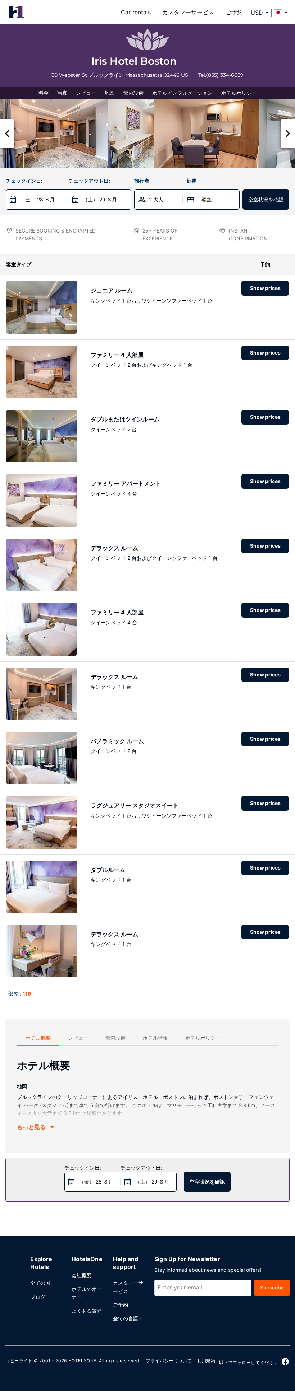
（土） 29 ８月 (100, 199)
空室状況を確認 (265, 199)
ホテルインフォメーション (182, 93)
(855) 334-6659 (225, 75)
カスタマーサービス (188, 12)
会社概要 (82, 1275)
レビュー (86, 93)
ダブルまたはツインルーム (125, 419)
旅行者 (141, 181)
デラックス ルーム (114, 548)
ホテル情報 (155, 1038)
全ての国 (40, 1283)
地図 (110, 93)
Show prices (265, 288)
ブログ (37, 1297)
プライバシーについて (168, 1360)
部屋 (192, 181)
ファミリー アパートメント (126, 483)
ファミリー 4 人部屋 (117, 355)
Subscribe (272, 1287)
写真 (62, 93)
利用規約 (206, 1360)
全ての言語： (128, 1318)
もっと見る (31, 1126)
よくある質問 (87, 1311)
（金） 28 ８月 (38, 199)
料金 (43, 93)
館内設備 (133, 93)
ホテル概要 (38, 1038)
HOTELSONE (82, 1360)
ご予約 (234, 12)
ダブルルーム (108, 870)
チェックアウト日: (89, 181)
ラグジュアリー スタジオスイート (134, 805)
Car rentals (136, 12)
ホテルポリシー (239, 93)
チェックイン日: (24, 181)
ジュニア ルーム (111, 290)
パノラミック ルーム (117, 741)
